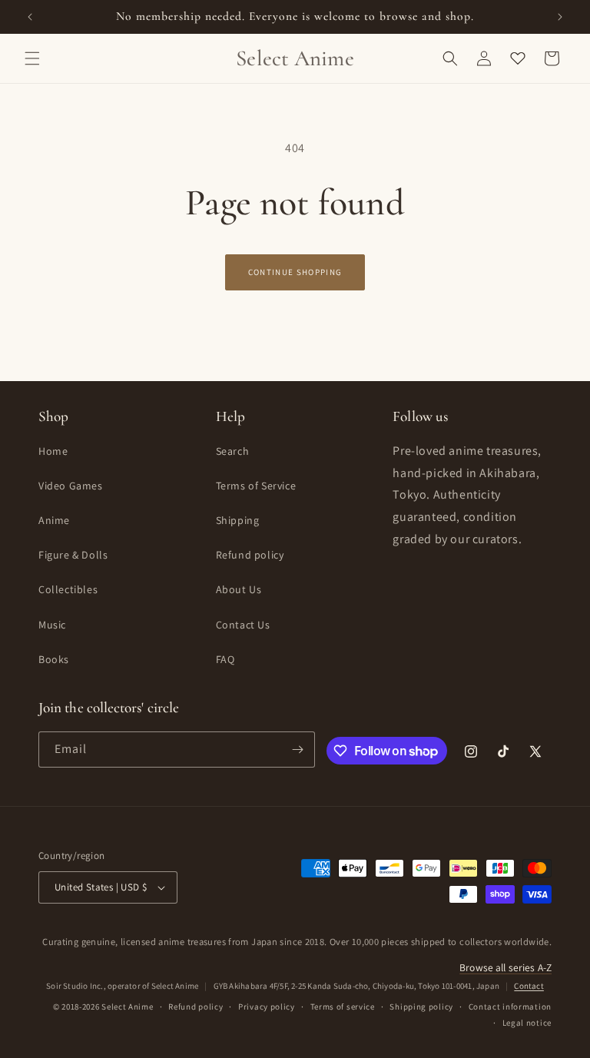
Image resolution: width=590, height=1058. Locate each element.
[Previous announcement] (30, 17)
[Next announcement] (560, 17)
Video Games (70, 486)
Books (53, 659)
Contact (529, 985)
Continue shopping (295, 272)
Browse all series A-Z (505, 967)
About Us (239, 589)
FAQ (225, 659)
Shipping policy (421, 1006)
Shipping (238, 520)
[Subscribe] (297, 749)
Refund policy (250, 555)
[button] (32, 58)
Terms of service (342, 1006)
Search (233, 451)
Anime (54, 520)
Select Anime (127, 1006)
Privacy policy (266, 1006)
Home (53, 451)
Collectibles (68, 589)
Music (52, 625)
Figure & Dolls (73, 555)
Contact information (510, 1006)
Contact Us (243, 625)
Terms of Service (256, 486)
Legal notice (527, 1022)
